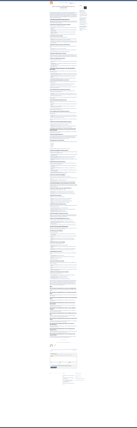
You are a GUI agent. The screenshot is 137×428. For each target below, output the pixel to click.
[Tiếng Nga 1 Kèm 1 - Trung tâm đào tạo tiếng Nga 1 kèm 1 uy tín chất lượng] (53, 2)
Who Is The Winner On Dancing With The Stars (56, 12)
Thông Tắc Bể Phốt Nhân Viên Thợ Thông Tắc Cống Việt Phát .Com (83, 15)
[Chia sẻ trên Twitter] (62, 339)
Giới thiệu (63, 2)
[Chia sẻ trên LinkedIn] (66, 339)
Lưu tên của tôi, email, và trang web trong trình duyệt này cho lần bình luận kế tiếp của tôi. (61, 365)
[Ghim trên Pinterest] (64, 339)
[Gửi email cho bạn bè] (63, 339)
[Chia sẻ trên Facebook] (61, 339)
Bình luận (52, 356)
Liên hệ (69, 2)
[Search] (58, 2)
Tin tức (66, 2)
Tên (51, 362)
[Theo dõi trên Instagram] (85, 0)
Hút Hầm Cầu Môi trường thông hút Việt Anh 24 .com (68, 383)
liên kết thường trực (68, 342)
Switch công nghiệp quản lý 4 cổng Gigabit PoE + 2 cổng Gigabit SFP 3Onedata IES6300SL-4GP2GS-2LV (68, 381)
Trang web (70, 362)
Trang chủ (60, 2)
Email (60, 362)
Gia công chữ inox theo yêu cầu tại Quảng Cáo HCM (68, 376)
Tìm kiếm (81, 5)
